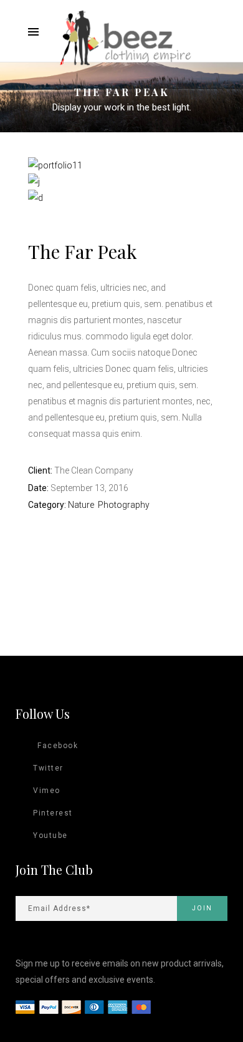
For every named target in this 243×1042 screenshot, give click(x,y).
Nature (81, 505)
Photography (124, 505)
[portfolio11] (55, 165)
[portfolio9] (34, 182)
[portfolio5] (35, 198)
